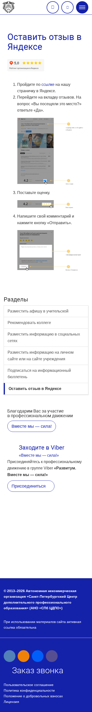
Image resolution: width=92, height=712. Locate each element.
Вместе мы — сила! (32, 426)
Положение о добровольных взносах (33, 696)
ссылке (47, 84)
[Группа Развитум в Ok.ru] (23, 656)
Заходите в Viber (41, 447)
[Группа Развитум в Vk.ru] (9, 656)
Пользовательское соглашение (28, 685)
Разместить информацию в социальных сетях (44, 337)
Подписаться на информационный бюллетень (39, 373)
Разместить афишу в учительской (38, 311)
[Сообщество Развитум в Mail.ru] (38, 656)
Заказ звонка (53, 7)
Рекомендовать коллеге (29, 323)
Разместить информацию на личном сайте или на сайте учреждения (41, 355)
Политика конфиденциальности (29, 690)
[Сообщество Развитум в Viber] (52, 656)
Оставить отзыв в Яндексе (35, 389)
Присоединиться (29, 486)
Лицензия (11, 702)
